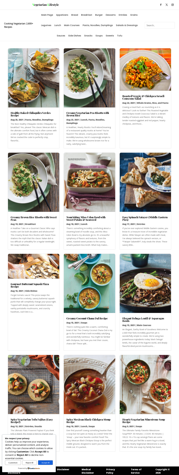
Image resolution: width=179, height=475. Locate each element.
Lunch (57, 25)
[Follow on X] (166, 5)
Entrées (123, 15)
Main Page (47, 15)
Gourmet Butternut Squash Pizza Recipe (30, 285)
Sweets (110, 35)
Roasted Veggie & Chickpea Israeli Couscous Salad (143, 97)
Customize (12, 462)
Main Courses (72, 25)
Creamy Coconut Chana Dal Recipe (87, 318)
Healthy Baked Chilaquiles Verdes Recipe (31, 114)
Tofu (119, 35)
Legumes (46, 25)
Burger (99, 15)
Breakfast (86, 15)
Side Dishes (74, 35)
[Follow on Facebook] (161, 5)
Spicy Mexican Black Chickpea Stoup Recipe (88, 421)
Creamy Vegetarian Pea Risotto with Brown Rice (87, 114)
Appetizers (62, 15)
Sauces (61, 35)
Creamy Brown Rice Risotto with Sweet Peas (34, 218)
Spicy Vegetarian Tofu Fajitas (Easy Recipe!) (32, 421)
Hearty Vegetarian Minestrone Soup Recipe (143, 421)
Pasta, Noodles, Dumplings (98, 25)
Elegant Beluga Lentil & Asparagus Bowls (143, 320)
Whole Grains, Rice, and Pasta (152, 103)
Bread (74, 15)
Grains (134, 15)
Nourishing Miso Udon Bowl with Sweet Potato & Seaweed (85, 218)
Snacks (88, 35)
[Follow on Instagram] (172, 5)
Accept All (46, 462)
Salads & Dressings (127, 25)
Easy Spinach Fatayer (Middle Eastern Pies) (145, 218)
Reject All (29, 462)
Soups (99, 35)
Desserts (111, 15)
